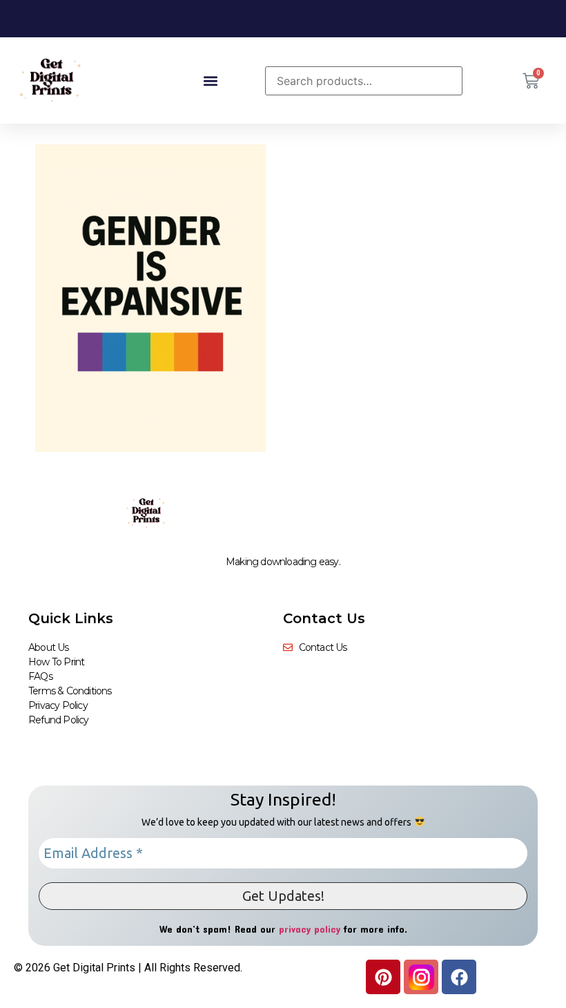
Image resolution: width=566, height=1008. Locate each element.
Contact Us (324, 618)
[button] (210, 80)
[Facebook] (459, 977)
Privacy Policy (58, 705)
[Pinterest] (383, 977)
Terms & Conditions (70, 691)
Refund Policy (58, 720)
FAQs (40, 676)
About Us (48, 647)
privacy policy (309, 929)
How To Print (56, 662)
